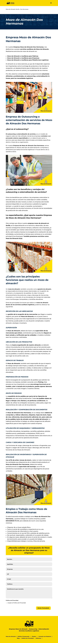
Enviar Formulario (43, 608)
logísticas (29, 78)
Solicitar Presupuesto (23, 636)
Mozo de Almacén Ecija (14, 238)
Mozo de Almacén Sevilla (12, 9)
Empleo (34, 636)
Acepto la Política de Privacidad (17, 603)
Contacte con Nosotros (44, 636)
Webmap (38, 638)
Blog (18, 638)
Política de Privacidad (28, 638)
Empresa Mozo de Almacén (18, 629)
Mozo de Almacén (11, 636)
